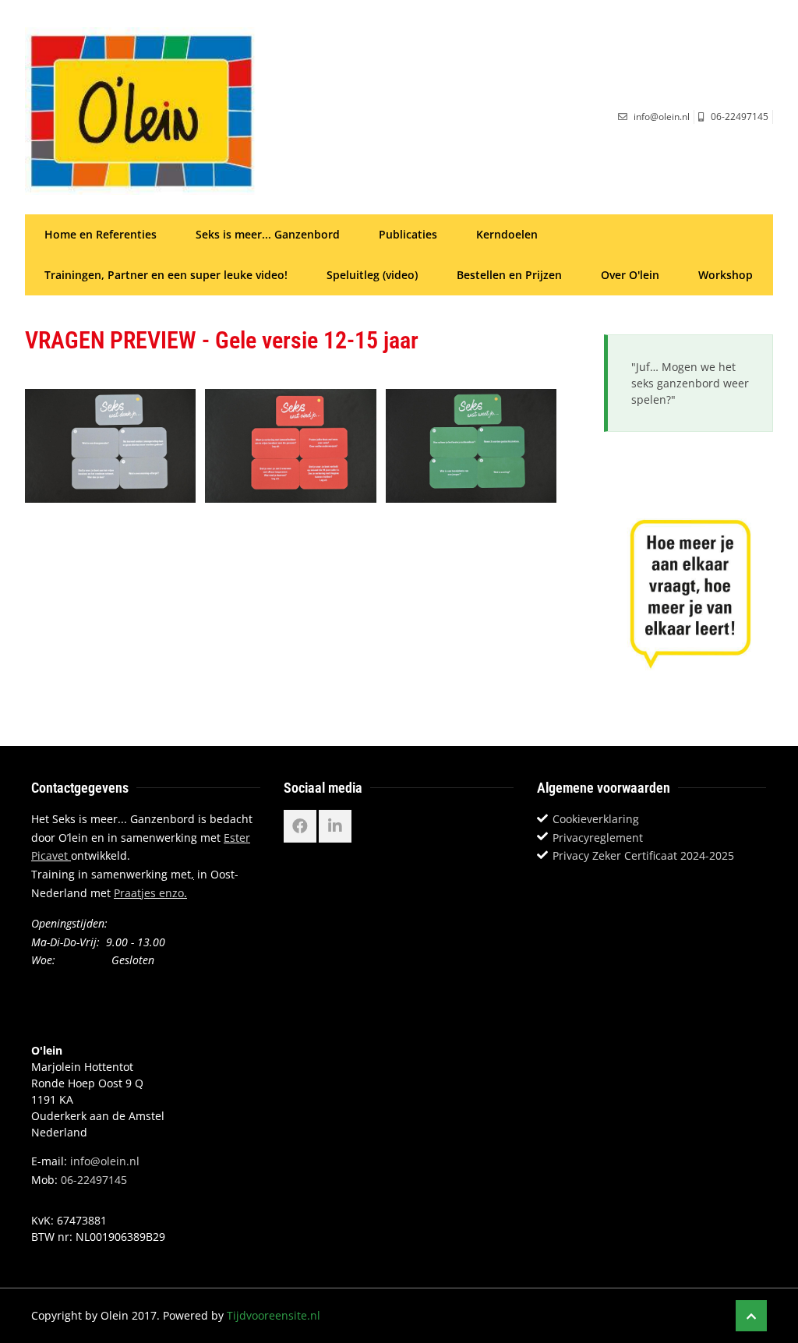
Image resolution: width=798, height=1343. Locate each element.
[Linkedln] (335, 826)
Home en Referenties (100, 234)
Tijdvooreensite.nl (273, 1315)
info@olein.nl (104, 1161)
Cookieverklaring (596, 818)
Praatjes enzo (149, 892)
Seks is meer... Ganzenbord (268, 234)
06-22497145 (94, 1179)
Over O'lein (630, 274)
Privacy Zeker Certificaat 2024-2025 (643, 855)
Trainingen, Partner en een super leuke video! (166, 274)
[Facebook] (300, 826)
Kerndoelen (507, 234)
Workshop (725, 274)
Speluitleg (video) (372, 274)
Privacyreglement (598, 837)
